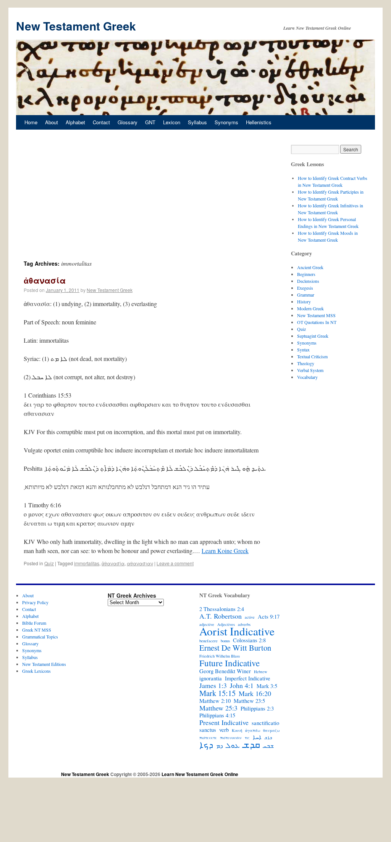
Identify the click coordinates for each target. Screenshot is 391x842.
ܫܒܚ (268, 746)
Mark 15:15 (217, 693)
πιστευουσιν (231, 737)
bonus (225, 640)
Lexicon (171, 122)
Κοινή (237, 730)
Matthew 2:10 (215, 701)
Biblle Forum (34, 623)
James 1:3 (213, 685)
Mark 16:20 (255, 693)
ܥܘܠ (233, 745)
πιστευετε (208, 737)
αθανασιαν (140, 563)
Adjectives (226, 624)
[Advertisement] (146, 202)
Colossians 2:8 (249, 640)
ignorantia (210, 678)
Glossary (127, 122)
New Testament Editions (44, 664)
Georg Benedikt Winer (225, 671)
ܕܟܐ (206, 744)
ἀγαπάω (252, 730)
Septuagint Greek (312, 336)
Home (30, 122)
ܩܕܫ (251, 744)
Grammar (305, 295)
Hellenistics (258, 122)
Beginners (306, 274)
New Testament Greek (76, 26)
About (51, 122)
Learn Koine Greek (225, 551)
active (250, 617)
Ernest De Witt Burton (235, 647)
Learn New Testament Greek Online (200, 774)
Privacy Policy (35, 602)
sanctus (207, 730)
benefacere (208, 640)
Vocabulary (307, 377)
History (304, 301)
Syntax (303, 349)
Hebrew (260, 671)
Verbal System (310, 370)
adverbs (244, 624)
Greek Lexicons (36, 671)
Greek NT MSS (36, 630)
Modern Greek (310, 308)
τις (247, 737)
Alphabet (75, 122)
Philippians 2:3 (257, 708)
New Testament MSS (316, 315)
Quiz (49, 563)
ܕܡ (219, 746)
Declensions (308, 281)
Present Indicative (224, 722)
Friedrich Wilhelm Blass (219, 656)
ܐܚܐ (257, 737)
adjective (206, 624)
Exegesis (305, 288)
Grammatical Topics (40, 637)
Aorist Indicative (237, 631)
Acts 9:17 (269, 616)
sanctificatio (265, 723)
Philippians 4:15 (217, 715)
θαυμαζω (271, 730)
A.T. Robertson (220, 616)
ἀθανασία (45, 280)
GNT (150, 122)
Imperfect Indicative (247, 678)
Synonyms (226, 122)
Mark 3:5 (267, 686)
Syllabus (197, 122)
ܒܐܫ (268, 737)
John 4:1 (242, 685)
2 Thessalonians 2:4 (221, 609)
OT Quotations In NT (316, 322)
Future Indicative (229, 662)
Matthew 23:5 (249, 701)
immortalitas (86, 563)
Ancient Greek (310, 267)
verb (224, 730)
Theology (305, 363)
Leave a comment (175, 563)
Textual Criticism (312, 356)
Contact (101, 122)
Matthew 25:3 (218, 707)
